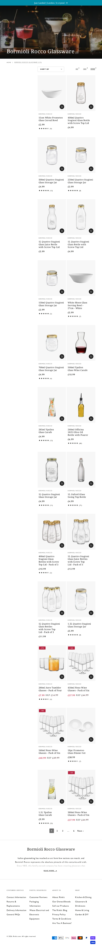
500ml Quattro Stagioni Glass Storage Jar (51, 181)
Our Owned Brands (61, 901)
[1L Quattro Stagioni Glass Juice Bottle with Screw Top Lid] (52, 217)
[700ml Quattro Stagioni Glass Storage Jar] (52, 343)
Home (9, 62)
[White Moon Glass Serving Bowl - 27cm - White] (81, 278)
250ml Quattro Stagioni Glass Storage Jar (80, 181)
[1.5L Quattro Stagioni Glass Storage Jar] (81, 599)
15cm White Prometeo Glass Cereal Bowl (51, 119)
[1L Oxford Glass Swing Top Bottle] (81, 470)
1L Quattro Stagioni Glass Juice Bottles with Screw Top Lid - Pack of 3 (78, 560)
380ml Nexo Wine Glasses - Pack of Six (78, 814)
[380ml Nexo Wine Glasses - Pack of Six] (81, 788)
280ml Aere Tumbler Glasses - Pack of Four (50, 689)
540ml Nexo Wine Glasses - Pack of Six (49, 752)
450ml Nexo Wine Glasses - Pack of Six (78, 689)
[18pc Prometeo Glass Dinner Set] (81, 726)
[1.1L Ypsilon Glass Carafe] (52, 788)
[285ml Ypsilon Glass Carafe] (52, 405)
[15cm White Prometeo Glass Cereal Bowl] (52, 93)
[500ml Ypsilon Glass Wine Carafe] (81, 343)
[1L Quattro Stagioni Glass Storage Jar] (52, 470)
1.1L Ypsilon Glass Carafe (45, 814)
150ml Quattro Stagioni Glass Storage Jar (51, 304)
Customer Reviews (38, 897)
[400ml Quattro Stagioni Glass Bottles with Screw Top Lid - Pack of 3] (52, 532)
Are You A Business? (61, 922)
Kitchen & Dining (83, 897)
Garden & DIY (81, 914)
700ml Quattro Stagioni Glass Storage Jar (51, 369)
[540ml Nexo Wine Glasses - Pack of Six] (52, 726)
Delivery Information (16, 910)
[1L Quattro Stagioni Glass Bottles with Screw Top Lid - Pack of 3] (52, 599)
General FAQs (13, 914)
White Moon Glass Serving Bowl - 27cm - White (77, 305)
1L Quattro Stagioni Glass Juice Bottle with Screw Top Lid (49, 244)
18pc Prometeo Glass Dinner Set (77, 752)
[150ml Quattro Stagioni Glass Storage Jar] (52, 278)
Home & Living (82, 910)
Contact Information (16, 897)
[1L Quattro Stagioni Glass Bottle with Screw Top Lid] (81, 217)
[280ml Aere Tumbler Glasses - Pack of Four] (52, 663)
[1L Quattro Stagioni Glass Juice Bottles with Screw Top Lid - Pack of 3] (81, 532)
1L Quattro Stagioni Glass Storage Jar (49, 496)
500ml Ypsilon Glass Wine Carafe (78, 369)
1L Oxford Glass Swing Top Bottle (77, 496)
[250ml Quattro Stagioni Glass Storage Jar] (81, 155)
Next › (80, 830)
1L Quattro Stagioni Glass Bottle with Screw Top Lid (78, 244)
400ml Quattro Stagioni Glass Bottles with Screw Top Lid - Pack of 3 (49, 560)
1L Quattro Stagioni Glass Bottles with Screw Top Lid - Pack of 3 (49, 627)
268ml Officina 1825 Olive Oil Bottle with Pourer (78, 432)
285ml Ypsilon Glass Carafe (46, 431)
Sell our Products (60, 905)
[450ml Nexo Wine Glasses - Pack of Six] (81, 663)
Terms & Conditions (61, 918)
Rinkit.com (17, 936)
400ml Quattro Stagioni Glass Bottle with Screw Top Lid (79, 120)
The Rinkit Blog (59, 910)
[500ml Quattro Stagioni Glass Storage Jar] (52, 155)
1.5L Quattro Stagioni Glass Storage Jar (79, 625)
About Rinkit (58, 897)
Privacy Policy (58, 914)
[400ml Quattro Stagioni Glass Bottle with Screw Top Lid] (81, 93)
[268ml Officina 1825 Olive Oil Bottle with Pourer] (81, 405)
